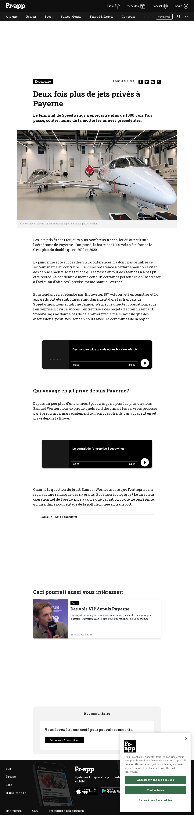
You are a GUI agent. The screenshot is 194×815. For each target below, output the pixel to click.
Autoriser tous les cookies (155, 779)
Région (28, 21)
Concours (126, 21)
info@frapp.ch (16, 793)
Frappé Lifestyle (98, 21)
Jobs (9, 785)
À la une (9, 21)
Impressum (14, 811)
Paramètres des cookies (155, 800)
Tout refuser (155, 790)
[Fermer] (186, 738)
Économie (148, 21)
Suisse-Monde (68, 21)
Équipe (11, 776)
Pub (8, 768)
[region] (155, 772)
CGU (35, 811)
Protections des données (66, 811)
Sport (46, 21)
